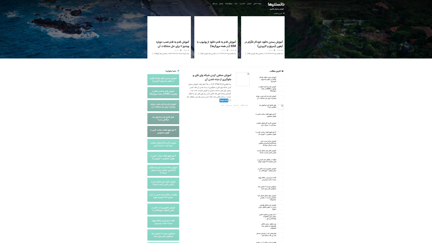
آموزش (249, 3)
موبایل (221, 3)
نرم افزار (214, 3)
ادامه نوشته (224, 100)
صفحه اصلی (257, 3)
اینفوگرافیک (228, 3)
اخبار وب (242, 3)
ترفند (235, 3)
